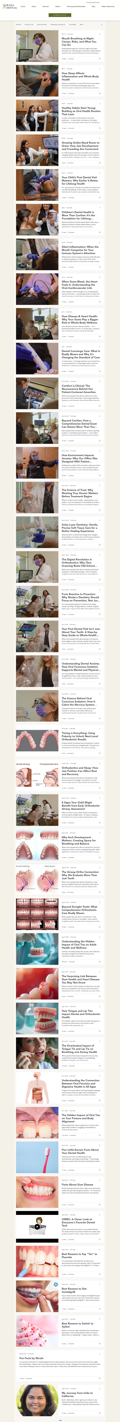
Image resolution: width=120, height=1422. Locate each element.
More (81, 24)
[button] (34, 6)
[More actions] (100, 34)
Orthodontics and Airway (58, 24)
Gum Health (72, 24)
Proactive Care (29, 24)
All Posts (18, 24)
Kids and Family (42, 24)
